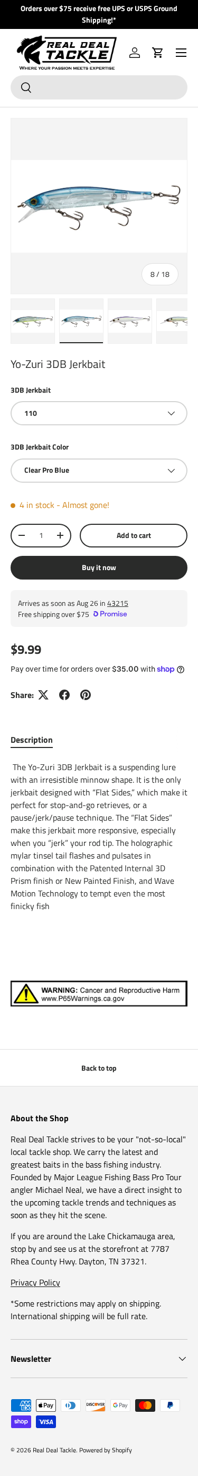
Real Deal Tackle (54, 1450)
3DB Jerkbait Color (40, 446)
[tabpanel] (99, 836)
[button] (157, 52)
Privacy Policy (35, 1282)
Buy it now (99, 567)
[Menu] (181, 52)
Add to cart (134, 535)
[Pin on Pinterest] (85, 694)
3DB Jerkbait (31, 389)
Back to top (99, 1067)
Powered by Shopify (105, 1450)
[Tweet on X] (43, 694)
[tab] (32, 739)
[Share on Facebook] (64, 694)
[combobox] (99, 87)
